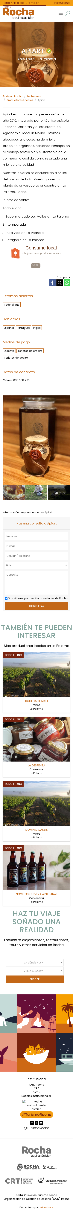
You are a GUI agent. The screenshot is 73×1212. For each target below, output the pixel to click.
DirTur (36, 1092)
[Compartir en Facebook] (52, 282)
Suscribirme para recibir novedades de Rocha (37, 598)
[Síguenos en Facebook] (32, 1123)
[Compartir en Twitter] (60, 282)
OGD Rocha (36, 1085)
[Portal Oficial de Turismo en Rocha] (17, 14)
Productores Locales (20, 100)
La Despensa (36, 765)
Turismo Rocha (12, 96)
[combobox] (36, 565)
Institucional (62, 3)
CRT (36, 1088)
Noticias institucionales (36, 1096)
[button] (67, 13)
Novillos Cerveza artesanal (36, 894)
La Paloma (34, 96)
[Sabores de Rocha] (15, 253)
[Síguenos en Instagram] (41, 1123)
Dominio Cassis (36, 830)
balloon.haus (46, 1207)
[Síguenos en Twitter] (37, 1123)
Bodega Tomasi (36, 701)
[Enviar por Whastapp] (67, 282)
